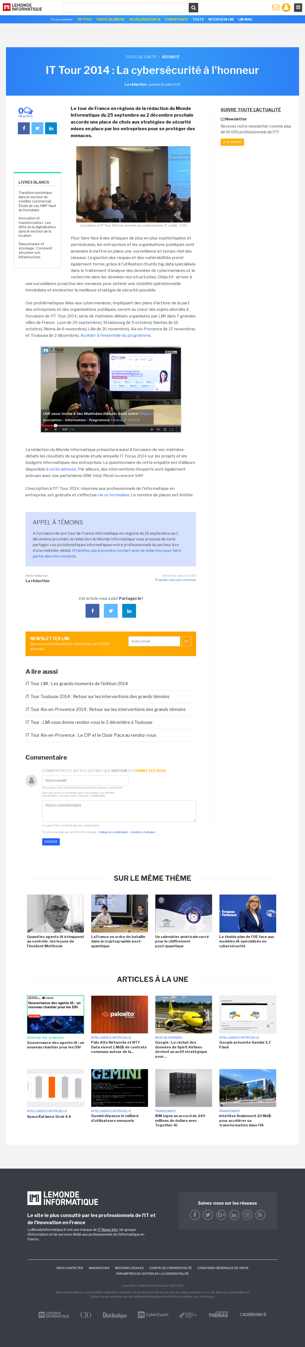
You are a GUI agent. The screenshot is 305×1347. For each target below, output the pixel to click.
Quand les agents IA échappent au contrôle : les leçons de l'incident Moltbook (55, 941)
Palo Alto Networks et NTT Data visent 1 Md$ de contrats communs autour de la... (119, 1047)
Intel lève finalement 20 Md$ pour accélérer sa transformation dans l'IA (245, 1120)
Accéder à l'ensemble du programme (115, 335)
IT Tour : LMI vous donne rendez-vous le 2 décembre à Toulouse (88, 722)
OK (186, 641)
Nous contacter (69, 1268)
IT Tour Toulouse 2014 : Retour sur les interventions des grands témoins (97, 696)
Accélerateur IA (144, 19)
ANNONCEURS (99, 1268)
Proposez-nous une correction (175, 580)
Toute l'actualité (141, 57)
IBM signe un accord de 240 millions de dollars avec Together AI (180, 1120)
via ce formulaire (113, 494)
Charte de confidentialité (170, 1268)
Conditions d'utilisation (142, 832)
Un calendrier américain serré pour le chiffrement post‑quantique (182, 941)
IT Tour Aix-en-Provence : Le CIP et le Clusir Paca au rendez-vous (90, 735)
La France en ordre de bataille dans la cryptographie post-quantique (118, 941)
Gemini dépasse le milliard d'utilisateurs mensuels (114, 1118)
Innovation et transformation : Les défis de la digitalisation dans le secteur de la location (37, 227)
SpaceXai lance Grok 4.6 (49, 1116)
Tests (198, 19)
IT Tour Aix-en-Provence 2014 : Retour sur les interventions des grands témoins (105, 709)
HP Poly (85, 19)
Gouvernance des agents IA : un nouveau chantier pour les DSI (55, 1045)
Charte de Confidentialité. (91, 795)
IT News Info (108, 1230)
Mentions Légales (129, 1268)
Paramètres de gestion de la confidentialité (152, 1273)
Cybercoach (176, 19)
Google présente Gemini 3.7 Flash (245, 1044)
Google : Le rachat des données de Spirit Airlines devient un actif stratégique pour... (181, 1049)
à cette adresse (61, 469)
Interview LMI (221, 19)
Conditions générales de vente (223, 1268)
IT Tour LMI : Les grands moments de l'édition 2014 (76, 683)
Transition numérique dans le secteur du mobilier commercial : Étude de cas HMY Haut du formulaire (37, 201)
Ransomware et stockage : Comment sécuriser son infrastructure (35, 250)
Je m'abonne (232, 142)
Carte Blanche (111, 19)
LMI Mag (245, 19)
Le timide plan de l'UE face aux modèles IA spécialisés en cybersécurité (246, 941)
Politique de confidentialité (113, 832)
